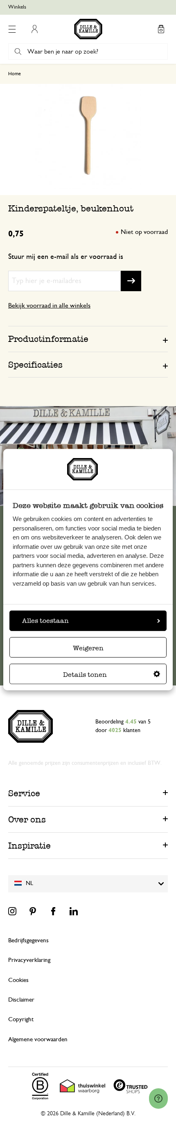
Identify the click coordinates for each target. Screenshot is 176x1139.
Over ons (27, 819)
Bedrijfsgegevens (28, 940)
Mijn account (34, 29)
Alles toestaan (45, 621)
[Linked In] (74, 911)
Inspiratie (29, 845)
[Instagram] (12, 911)
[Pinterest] (33, 911)
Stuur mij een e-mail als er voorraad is (65, 257)
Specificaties (35, 364)
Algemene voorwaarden (38, 1039)
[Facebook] (53, 911)
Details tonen (85, 674)
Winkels (17, 7)
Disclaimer (21, 1000)
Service (24, 793)
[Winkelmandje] (161, 29)
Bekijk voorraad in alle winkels (49, 305)
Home (14, 73)
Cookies (18, 980)
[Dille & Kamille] (88, 29)
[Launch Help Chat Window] (158, 1098)
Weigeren (88, 648)
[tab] (88, 338)
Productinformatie (48, 339)
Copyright (21, 1019)
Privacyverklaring (29, 960)
